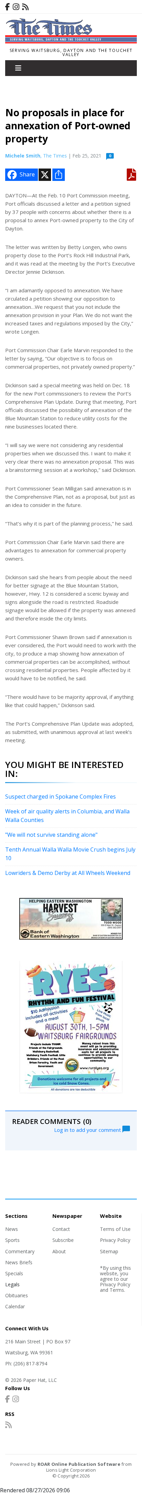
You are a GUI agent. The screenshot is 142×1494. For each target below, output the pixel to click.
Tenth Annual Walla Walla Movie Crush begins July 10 (70, 854)
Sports (12, 1240)
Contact (61, 1229)
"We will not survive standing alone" (51, 834)
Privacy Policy (115, 1240)
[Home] (71, 41)
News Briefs (18, 1262)
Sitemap (109, 1251)
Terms (117, 1290)
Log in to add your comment (88, 1129)
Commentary (19, 1251)
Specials (14, 1273)
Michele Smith (22, 155)
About (59, 1251)
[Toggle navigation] (18, 68)
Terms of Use (115, 1229)
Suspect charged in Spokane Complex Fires (60, 796)
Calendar (15, 1306)
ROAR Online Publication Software (79, 1464)
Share (27, 174)
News (11, 1229)
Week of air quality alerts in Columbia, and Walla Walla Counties (67, 816)
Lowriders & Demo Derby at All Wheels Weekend (67, 873)
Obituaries (16, 1295)
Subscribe (63, 1240)
